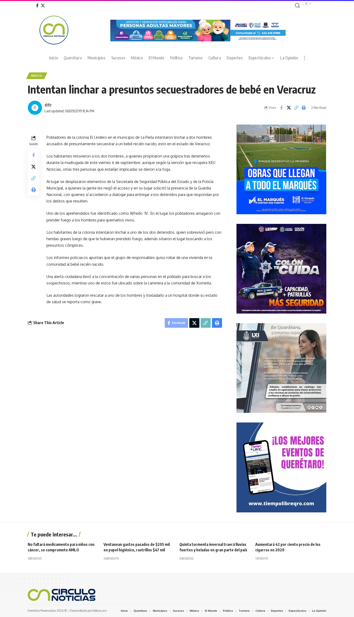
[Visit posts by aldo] (35, 108)
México (36, 75)
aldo (48, 104)
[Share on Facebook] (281, 108)
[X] (43, 5)
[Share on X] (288, 108)
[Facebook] (37, 5)
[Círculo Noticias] (61, 595)
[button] (296, 5)
